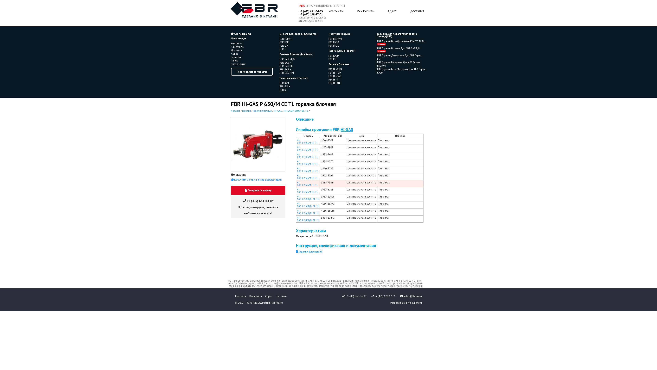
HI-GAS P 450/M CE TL (307, 170)
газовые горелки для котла (296, 54)
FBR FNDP (333, 42)
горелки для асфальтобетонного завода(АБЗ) (397, 35)
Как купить (365, 11)
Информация (239, 38)
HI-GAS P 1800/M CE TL (308, 219)
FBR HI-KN (334, 83)
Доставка (417, 11)
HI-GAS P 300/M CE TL (307, 156)
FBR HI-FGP (334, 72)
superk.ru (417, 302)
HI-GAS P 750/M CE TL (307, 191)
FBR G (283, 49)
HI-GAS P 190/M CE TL (307, 142)
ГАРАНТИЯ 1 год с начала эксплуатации (258, 179)
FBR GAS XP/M (287, 59)
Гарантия (236, 57)
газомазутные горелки (341, 51)
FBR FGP (284, 42)
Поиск (234, 60)
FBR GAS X (285, 69)
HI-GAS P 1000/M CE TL (308, 198)
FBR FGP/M (285, 38)
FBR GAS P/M (287, 73)
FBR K (283, 89)
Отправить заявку (259, 190)
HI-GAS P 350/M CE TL (307, 163)
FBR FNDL (333, 45)
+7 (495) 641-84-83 (311, 11)
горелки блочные (338, 64)
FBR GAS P (285, 62)
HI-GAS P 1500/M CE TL (308, 212)
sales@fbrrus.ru (312, 20)
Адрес (392, 11)
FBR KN (332, 59)
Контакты (336, 11)
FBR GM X (285, 86)
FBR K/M (284, 83)
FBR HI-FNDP (335, 69)
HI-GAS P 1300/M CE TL (308, 205)
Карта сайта (238, 64)
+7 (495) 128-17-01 (311, 14)
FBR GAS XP (286, 66)
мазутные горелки (339, 34)
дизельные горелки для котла (298, 34)
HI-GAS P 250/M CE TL (307, 149)
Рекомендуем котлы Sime (252, 71)
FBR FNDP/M (335, 38)
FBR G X (284, 45)
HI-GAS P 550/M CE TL (307, 177)
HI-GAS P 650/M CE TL (307, 184)
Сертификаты (242, 34)
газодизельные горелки (294, 78)
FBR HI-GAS (334, 76)
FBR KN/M (333, 55)
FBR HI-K (333, 79)
